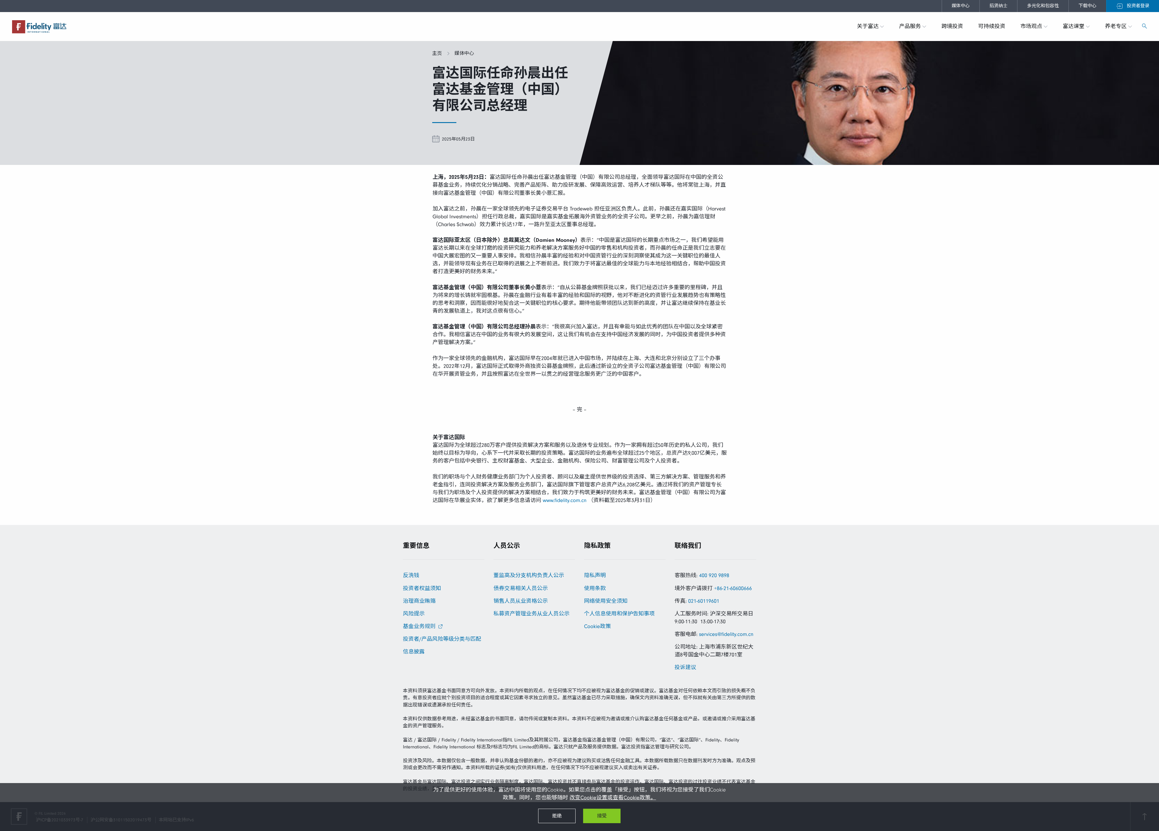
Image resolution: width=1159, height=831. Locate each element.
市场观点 (1032, 26)
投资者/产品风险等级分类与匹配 (442, 639)
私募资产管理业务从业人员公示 (531, 614)
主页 (437, 53)
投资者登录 (1137, 5)
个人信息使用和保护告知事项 (619, 614)
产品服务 (910, 26)
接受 (602, 816)
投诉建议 (685, 667)
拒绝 (557, 816)
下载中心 (1087, 5)
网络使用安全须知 (605, 601)
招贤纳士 (998, 5)
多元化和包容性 (1043, 5)
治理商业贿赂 (419, 601)
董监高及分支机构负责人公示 (528, 575)
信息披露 (414, 652)
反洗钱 (411, 575)
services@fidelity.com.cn (726, 634)
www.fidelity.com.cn (564, 500)
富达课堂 (1074, 26)
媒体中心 (961, 5)
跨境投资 (952, 26)
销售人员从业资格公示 (520, 601)
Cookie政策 (597, 626)
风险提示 (414, 614)
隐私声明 (595, 575)
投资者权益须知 (422, 588)
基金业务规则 (419, 626)
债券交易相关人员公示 (520, 588)
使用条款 (595, 588)
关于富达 (868, 26)
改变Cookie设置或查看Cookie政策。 (613, 798)
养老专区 (1116, 26)
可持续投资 (991, 26)
